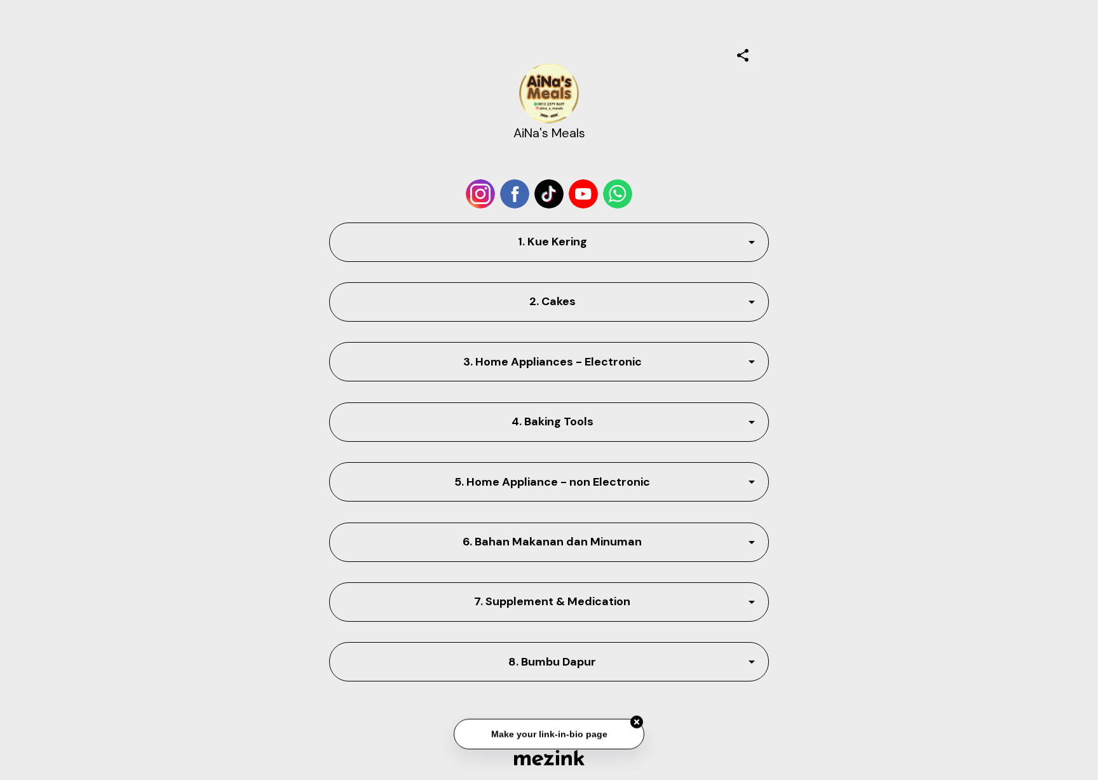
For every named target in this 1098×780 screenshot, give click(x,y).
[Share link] (742, 53)
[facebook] (514, 194)
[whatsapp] (617, 194)
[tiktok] (549, 194)
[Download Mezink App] (549, 757)
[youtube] (583, 194)
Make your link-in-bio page (549, 733)
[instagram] (480, 194)
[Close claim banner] (636, 721)
